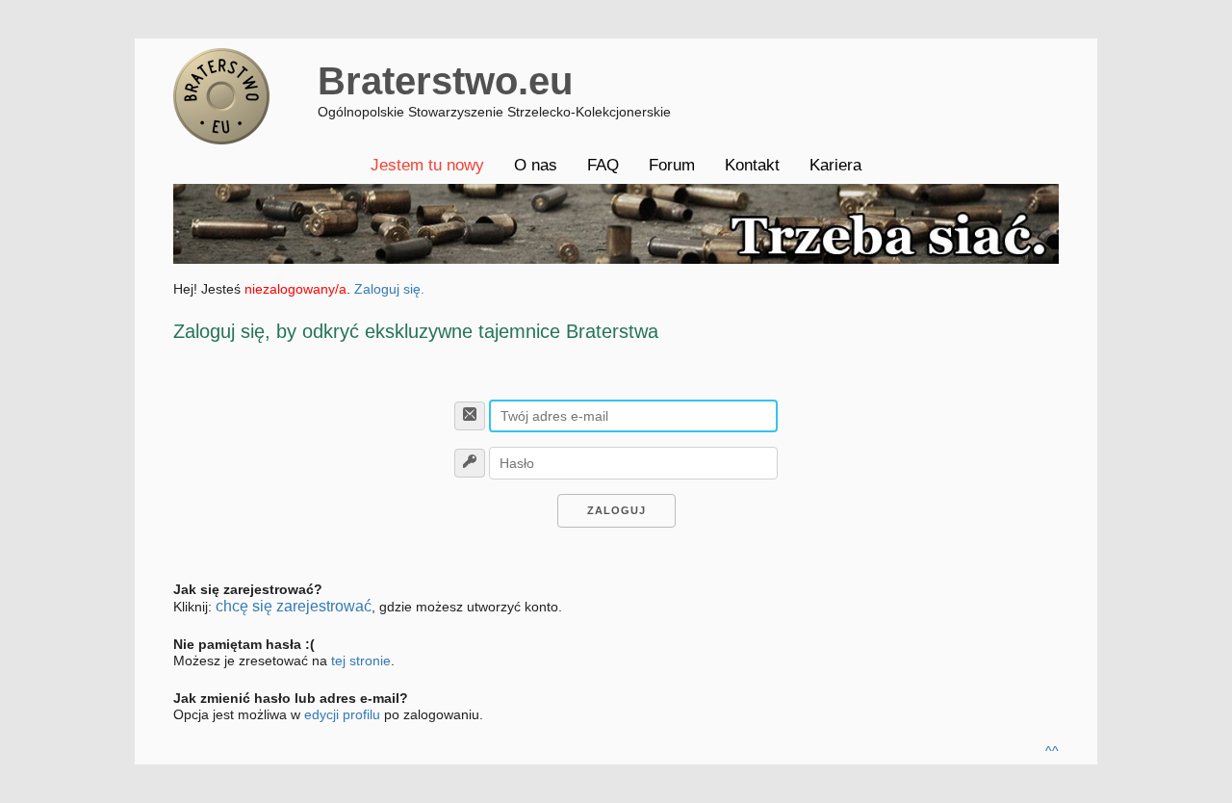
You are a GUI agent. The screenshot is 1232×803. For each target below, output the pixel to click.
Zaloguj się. (389, 289)
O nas (535, 165)
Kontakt (752, 165)
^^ (1052, 751)
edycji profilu (342, 714)
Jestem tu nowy (427, 165)
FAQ (603, 165)
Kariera (835, 165)
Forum (672, 165)
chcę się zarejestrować (294, 606)
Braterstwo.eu (445, 81)
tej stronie (361, 660)
